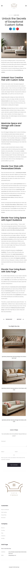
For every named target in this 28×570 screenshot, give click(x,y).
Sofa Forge (3, 108)
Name (2, 451)
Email (16, 451)
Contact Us (3, 535)
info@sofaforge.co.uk (12, 555)
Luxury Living (16, 15)
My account (3, 517)
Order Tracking (4, 512)
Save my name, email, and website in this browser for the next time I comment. (13, 458)
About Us (3, 527)
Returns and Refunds (5, 509)
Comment (3, 441)
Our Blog (2, 538)
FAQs (2, 533)
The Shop (3, 530)
